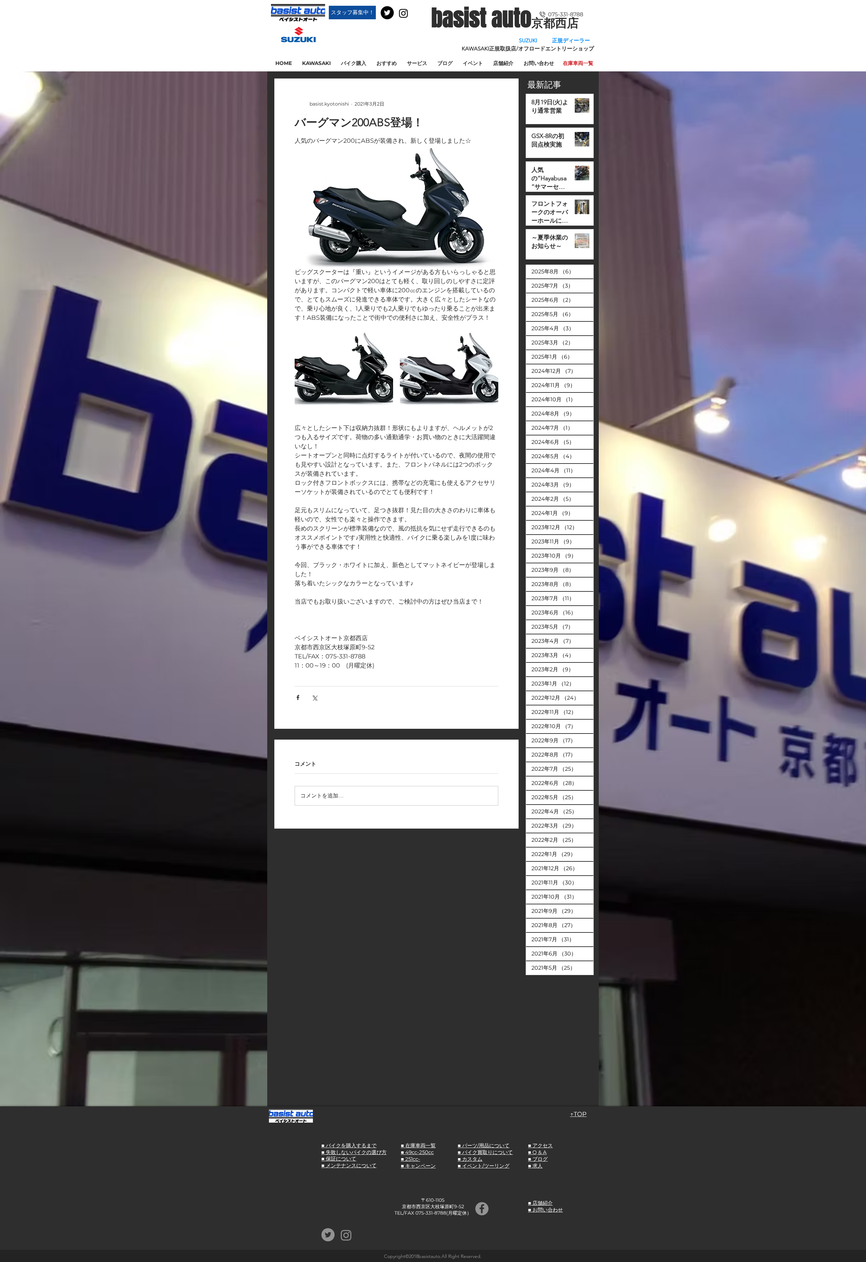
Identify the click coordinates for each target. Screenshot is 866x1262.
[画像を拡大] (344, 368)
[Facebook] (481, 1208)
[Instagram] (403, 13)
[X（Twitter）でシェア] (314, 697)
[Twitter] (387, 12)
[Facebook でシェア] (298, 697)
